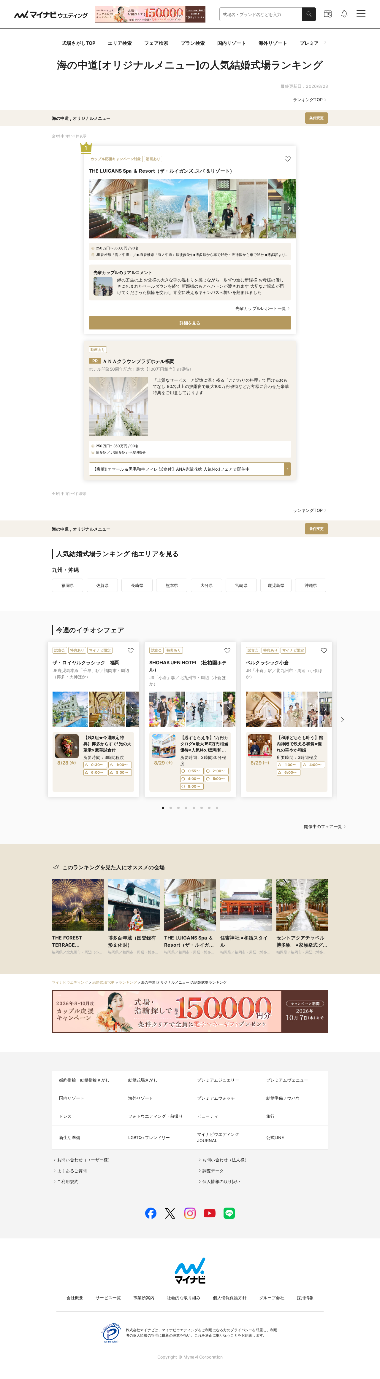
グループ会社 (271, 1297)
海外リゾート (273, 43)
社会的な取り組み (183, 1297)
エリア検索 (120, 43)
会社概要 (74, 1297)
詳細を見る (190, 322)
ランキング (128, 982)
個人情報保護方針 (229, 1297)
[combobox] (261, 14)
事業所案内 (143, 1297)
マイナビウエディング (70, 982)
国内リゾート (231, 43)
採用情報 (305, 1297)
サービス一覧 (108, 1297)
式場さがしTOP (78, 43)
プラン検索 (193, 43)
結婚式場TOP (103, 982)
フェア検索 (156, 43)
